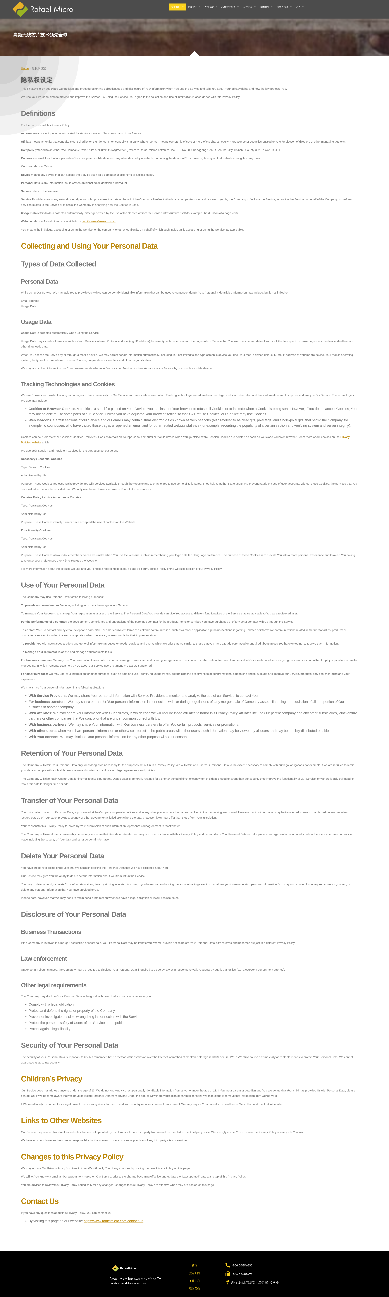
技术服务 (264, 7)
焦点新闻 (194, 1273)
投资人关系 (283, 7)
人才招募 (248, 7)
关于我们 (176, 7)
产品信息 (209, 7)
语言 (298, 7)
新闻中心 (192, 7)
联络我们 (194, 1288)
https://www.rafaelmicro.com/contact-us (113, 1221)
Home (25, 68)
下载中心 (194, 1280)
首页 (194, 1265)
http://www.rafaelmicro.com (98, 221)
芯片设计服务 (228, 7)
